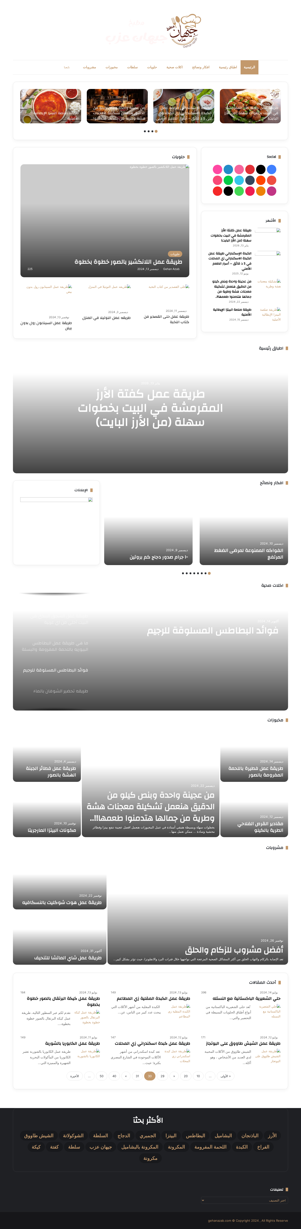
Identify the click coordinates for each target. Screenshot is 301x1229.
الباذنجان (250, 1135)
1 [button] (156, 131)
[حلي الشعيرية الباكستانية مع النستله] (268, 1014)
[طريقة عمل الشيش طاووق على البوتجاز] (268, 1057)
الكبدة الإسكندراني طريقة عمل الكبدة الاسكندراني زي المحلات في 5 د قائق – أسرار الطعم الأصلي (229, 261)
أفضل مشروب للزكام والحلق (234, 949)
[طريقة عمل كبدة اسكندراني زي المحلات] (177, 1057)
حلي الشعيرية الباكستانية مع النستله (247, 998)
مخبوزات (112, 67)
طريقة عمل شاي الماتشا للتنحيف (68, 957)
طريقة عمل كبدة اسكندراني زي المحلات (152, 1043)
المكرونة (176, 1147)
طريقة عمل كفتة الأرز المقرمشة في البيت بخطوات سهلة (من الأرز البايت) (231, 235)
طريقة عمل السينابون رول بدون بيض (46, 325)
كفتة (54, 1147)
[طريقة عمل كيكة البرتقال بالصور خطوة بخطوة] (87, 1019)
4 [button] (145, 131)
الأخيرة (74, 1076)
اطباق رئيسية (228, 67)
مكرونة (150, 1158)
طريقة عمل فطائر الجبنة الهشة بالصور (51, 771)
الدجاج (124, 1135)
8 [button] (183, 573)
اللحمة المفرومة (210, 1147)
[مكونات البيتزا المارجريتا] (47, 810)
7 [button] (187, 573)
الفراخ (263, 1147)
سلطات (132, 67)
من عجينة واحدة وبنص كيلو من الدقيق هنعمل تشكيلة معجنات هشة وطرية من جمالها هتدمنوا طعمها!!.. (231, 289)
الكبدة (242, 1147)
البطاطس (195, 1135)
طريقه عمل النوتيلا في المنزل (106, 317)
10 (198, 1076)
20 (186, 1076)
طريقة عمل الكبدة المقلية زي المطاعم (153, 998)
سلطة (74, 1147)
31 (137, 1076)
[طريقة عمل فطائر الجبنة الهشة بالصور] (47, 754)
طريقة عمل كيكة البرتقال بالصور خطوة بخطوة (63, 1001)
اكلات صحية (174, 67)
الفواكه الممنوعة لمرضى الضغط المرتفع (248, 553)
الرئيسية (249, 67)
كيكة (36, 1147)
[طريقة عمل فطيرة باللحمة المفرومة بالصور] (254, 754)
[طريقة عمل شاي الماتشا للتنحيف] (60, 937)
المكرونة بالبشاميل (139, 1147)
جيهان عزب (101, 1147)
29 (162, 1076)
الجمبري (148, 1135)
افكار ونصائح (201, 67)
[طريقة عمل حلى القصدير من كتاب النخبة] (169, 295)
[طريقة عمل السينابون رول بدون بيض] (46, 298)
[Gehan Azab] (150, 30)
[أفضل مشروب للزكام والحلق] (197, 910)
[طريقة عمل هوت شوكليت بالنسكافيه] (60, 882)
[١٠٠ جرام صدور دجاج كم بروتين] (148, 527)
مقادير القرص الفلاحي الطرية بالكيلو (260, 827)
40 (114, 1076)
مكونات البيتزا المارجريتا (52, 830)
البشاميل (223, 1135)
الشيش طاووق (39, 1135)
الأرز (272, 1135)
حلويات (152, 67)
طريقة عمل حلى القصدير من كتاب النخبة (166, 319)
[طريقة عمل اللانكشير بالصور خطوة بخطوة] (105, 220)
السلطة (100, 1135)
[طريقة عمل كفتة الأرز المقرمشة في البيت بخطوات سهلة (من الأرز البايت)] (250, 106)
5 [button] (194, 573)
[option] (250, 106)
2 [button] (152, 131)
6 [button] (190, 573)
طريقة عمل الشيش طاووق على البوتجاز (243, 1043)
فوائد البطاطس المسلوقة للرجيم (213, 630)
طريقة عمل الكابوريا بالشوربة (72, 1043)
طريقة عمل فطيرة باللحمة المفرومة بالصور (255, 771)
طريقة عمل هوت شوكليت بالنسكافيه (62, 902)
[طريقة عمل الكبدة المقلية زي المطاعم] (177, 1011)
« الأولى (226, 1076)
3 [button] (149, 131)
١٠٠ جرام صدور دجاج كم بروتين (159, 557)
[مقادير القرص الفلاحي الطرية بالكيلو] (254, 810)
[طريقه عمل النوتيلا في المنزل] (109, 296)
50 (101, 1076)
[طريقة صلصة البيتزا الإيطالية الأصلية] (50, 106)
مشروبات (89, 67)
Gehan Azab (171, 269)
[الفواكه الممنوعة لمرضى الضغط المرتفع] (244, 527)
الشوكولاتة (73, 1135)
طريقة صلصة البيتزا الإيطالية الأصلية (232, 312)
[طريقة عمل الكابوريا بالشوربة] (87, 1057)
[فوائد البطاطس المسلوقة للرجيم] (150, 652)
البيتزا (171, 1135)
